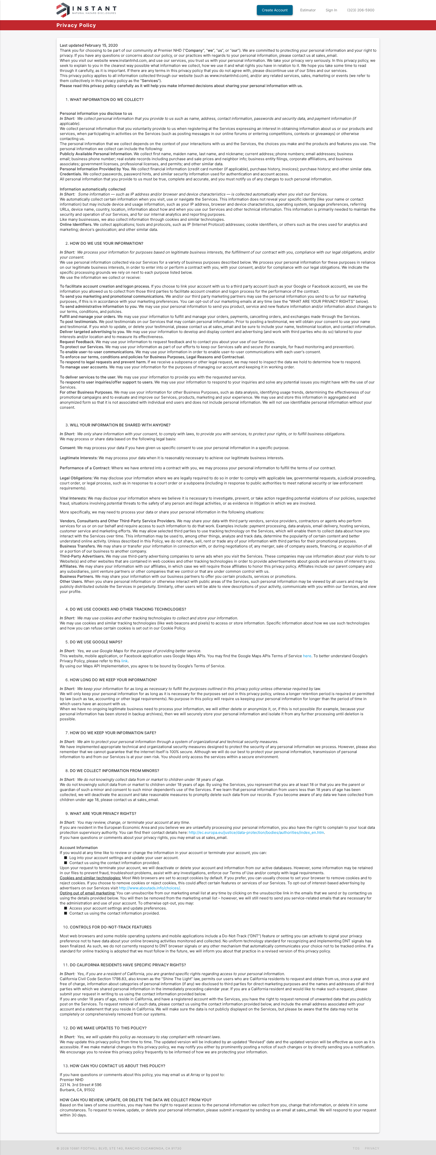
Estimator (308, 10)
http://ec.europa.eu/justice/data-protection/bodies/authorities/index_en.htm (256, 832)
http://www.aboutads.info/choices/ (149, 888)
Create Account (275, 10)
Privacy (372, 1148)
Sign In (331, 10)
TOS (356, 1148)
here (307, 655)
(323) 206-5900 (360, 10)
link (124, 660)
